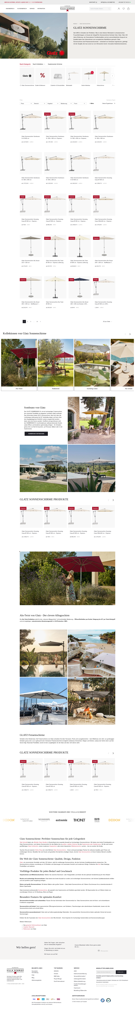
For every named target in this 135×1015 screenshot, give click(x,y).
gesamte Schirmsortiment (33, 925)
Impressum (77, 988)
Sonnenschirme (42, 890)
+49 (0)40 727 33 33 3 (123, 2)
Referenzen (26, 929)
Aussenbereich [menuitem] (22, 8)
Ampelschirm (53, 846)
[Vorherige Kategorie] (125, 334)
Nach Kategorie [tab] (25, 64)
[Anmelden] (118, 8)
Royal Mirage (58, 978)
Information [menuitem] (41, 8)
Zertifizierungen (78, 995)
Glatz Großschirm (33, 846)
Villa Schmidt (23, 842)
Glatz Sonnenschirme (59, 850)
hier (99, 864)
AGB (75, 971)
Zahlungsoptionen (39, 995)
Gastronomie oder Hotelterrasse (91, 844)
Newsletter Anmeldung (35, 971)
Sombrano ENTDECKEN (36, 433)
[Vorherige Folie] (108, 500)
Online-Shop (38, 850)
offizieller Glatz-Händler (40, 842)
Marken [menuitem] (32, 8)
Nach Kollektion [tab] (38, 64)
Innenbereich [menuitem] (10, 8)
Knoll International (59, 981)
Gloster (56, 973)
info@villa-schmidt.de (108, 2)
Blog (33, 977)
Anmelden (120, 972)
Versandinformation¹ (80, 976)
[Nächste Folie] (113, 500)
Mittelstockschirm (76, 846)
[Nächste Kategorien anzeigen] (112, 76)
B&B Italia (57, 976)
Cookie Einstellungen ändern (80, 984)
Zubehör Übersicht (28, 927)
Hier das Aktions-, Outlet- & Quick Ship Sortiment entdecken (23, 2)
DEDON (56, 971)
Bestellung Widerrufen (80, 990)
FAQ (33, 975)
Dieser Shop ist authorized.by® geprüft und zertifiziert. (85, 999)
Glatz (21, 862)
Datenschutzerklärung (80, 973)
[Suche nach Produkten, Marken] (109, 9)
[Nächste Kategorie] (130, 334)
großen (64, 844)
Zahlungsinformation (80, 978)
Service (76, 968)
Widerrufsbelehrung (79, 981)
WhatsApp (92, 2)
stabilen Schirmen (72, 844)
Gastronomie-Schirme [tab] (55, 64)
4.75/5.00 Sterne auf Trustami (79, 1001)
